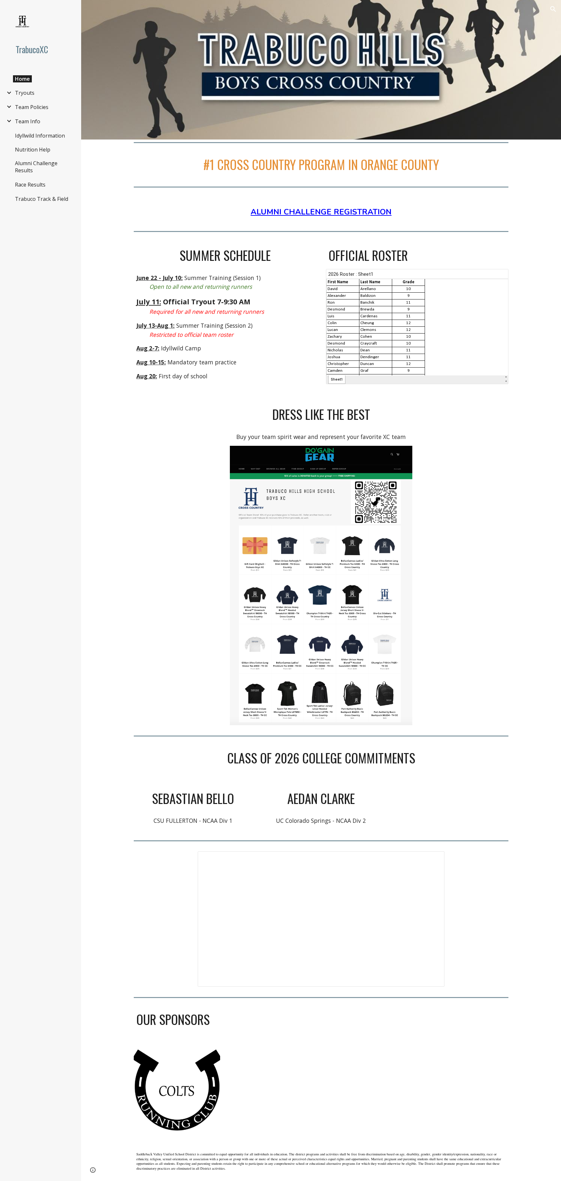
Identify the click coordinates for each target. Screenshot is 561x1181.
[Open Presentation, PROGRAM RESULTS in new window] (432, 859)
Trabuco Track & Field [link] (41, 198)
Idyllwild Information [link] (40, 135)
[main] (321, 164)
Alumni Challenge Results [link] (36, 167)
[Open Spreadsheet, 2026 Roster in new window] (496, 277)
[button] (553, 9)
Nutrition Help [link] (32, 149)
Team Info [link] (27, 121)
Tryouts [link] (24, 92)
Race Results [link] (30, 184)
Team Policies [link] (31, 107)
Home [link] (22, 78)
